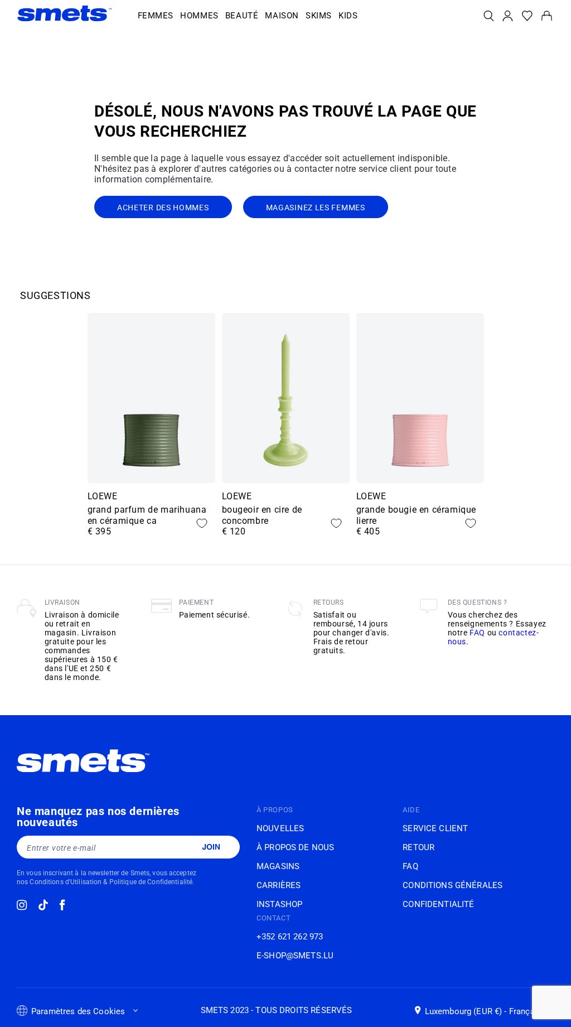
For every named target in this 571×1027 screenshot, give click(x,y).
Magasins (278, 866)
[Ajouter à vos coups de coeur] (201, 523)
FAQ (477, 632)
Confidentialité (438, 904)
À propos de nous (295, 847)
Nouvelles (280, 828)
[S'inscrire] (211, 846)
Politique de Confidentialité (150, 882)
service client (435, 828)
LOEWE (103, 496)
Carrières (279, 885)
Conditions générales (452, 885)
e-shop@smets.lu (295, 956)
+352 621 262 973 (290, 937)
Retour (418, 847)
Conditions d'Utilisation (65, 882)
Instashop (279, 904)
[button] (155, 16)
